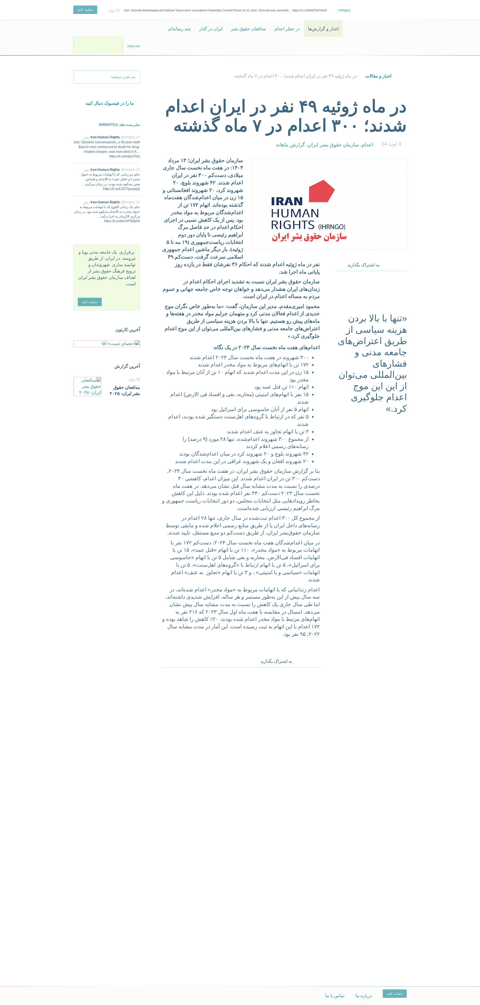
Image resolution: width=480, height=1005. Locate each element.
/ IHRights (343, 10)
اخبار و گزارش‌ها (323, 28)
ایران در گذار (210, 28)
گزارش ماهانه (290, 145)
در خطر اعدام (287, 28)
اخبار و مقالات (378, 76)
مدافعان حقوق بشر (248, 28)
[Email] (403, 264)
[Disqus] (241, 745)
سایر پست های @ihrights (119, 125)
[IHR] (380, 28)
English (134, 46)
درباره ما (364, 995)
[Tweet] (395, 264)
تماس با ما (334, 995)
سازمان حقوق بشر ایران (333, 145)
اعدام (367, 145)
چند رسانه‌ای (179, 28)
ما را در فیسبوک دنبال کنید (110, 103)
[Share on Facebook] (387, 264)
